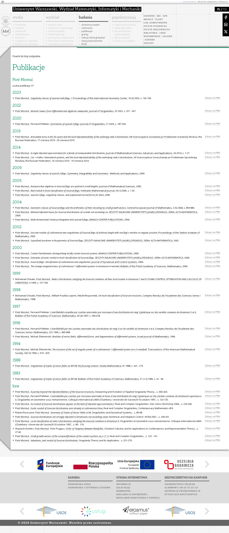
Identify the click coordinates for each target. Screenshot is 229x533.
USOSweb (149, 16)
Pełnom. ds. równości (26, 44)
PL (218, 9)
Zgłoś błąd (123, 488)
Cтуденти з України (26, 40)
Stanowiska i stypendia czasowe (89, 488)
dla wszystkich (122, 37)
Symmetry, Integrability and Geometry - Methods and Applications (102, 173)
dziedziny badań (90, 24)
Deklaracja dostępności (132, 494)
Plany (159, 19)
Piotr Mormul (22, 98)
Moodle (148, 19)
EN (225, 9)
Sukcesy (149, 43)
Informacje (123, 484)
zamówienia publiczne (60, 44)
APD (165, 16)
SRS (159, 16)
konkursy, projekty (124, 40)
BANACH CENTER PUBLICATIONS (106, 219)
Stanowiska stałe (79, 484)
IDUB (84, 44)
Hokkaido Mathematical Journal (97, 190)
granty (84, 34)
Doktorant (20, 31)
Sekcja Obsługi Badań (93, 37)
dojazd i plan (55, 24)
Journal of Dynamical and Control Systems (114, 262)
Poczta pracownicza (157, 30)
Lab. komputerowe (155, 23)
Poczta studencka (155, 26)
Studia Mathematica (110, 365)
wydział (52, 17)
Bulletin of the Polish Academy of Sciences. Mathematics (150, 266)
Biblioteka (150, 33)
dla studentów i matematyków (122, 33)
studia (18, 17)
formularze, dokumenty (61, 40)
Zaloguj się (223, 2)
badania (85, 17)
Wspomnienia (152, 36)
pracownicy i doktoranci (61, 37)
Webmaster (123, 491)
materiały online (123, 28)
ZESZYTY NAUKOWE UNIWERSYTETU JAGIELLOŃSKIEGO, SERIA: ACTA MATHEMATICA (153, 212)
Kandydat (20, 24)
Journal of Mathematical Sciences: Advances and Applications (139, 153)
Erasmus (20, 37)
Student (19, 28)
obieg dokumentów (91, 40)
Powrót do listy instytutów (26, 56)
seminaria (86, 28)
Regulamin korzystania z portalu (138, 498)
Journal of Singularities (101, 111)
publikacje (86, 31)
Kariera (150, 40)
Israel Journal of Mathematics (153, 336)
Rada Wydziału (56, 31)
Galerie (167, 36)
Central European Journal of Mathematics (149, 207)
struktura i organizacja (60, 28)
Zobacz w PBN (212, 97)
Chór (163, 33)
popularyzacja (124, 17)
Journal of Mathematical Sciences (117, 186)
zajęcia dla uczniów (124, 24)
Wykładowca (22, 34)
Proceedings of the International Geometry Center (100, 98)
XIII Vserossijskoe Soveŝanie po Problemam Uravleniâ (158, 136)
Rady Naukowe (56, 34)
